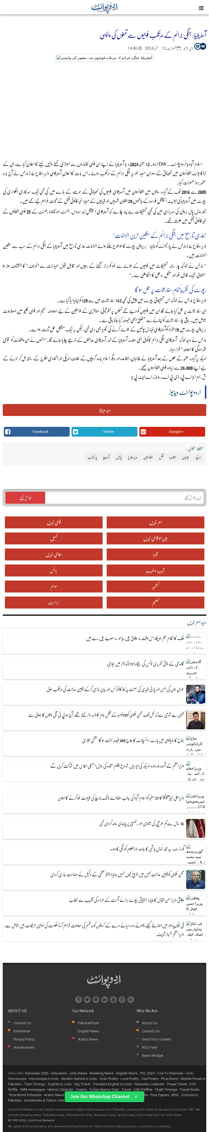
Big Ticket (82, 1084)
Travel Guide (189, 1089)
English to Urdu (60, 1084)
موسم (54, 586)
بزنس (53, 570)
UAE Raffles (143, 1089)
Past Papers (159, 1095)
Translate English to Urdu (112, 1084)
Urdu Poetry (109, 1079)
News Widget (152, 1056)
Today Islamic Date (104, 1089)
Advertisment (24, 1047)
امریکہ (202, 358)
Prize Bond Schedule (25, 1095)
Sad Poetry (150, 1079)
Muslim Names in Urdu (79, 1079)
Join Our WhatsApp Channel (99, 1096)
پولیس (140, 329)
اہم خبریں (155, 522)
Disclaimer (22, 1031)
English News (88, 1031)
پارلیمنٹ (164, 245)
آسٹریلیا (58, 245)
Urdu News (78, 1073)
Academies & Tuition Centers (46, 1100)
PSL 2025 (147, 1073)
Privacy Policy (24, 1039)
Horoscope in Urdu (44, 1079)
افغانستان (185, 173)
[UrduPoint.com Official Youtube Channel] (113, 999)
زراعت (53, 602)
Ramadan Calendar (149, 1084)
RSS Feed (149, 1047)
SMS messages (32, 1089)
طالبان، (135, 358)
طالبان (185, 457)
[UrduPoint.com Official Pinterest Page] (96, 999)
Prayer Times (177, 1084)
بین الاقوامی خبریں (155, 538)
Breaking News (101, 1073)
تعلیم (155, 602)
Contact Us (22, 1023)
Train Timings (34, 1084)
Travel (126, 1089)
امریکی (66, 358)
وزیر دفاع (42, 173)
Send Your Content (156, 1039)
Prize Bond (169, 1079)
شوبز (155, 554)
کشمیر (155, 586)
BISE (175, 1095)
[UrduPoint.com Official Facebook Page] (78, 999)
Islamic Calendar (60, 1089)
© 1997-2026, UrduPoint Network (31, 1120)
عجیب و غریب (155, 570)
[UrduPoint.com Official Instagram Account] (122, 999)
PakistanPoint (88, 1023)
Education (59, 1073)
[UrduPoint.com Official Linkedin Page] (104, 999)
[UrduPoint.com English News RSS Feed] (130, 999)
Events (81, 1089)
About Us (149, 1023)
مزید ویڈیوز (105, 409)
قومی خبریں (54, 522)
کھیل (53, 538)
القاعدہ (125, 358)
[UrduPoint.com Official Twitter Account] (87, 999)
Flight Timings (166, 1089)
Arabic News (88, 1039)
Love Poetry (130, 1079)
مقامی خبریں (53, 554)
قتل (66, 200)
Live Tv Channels (170, 1073)
